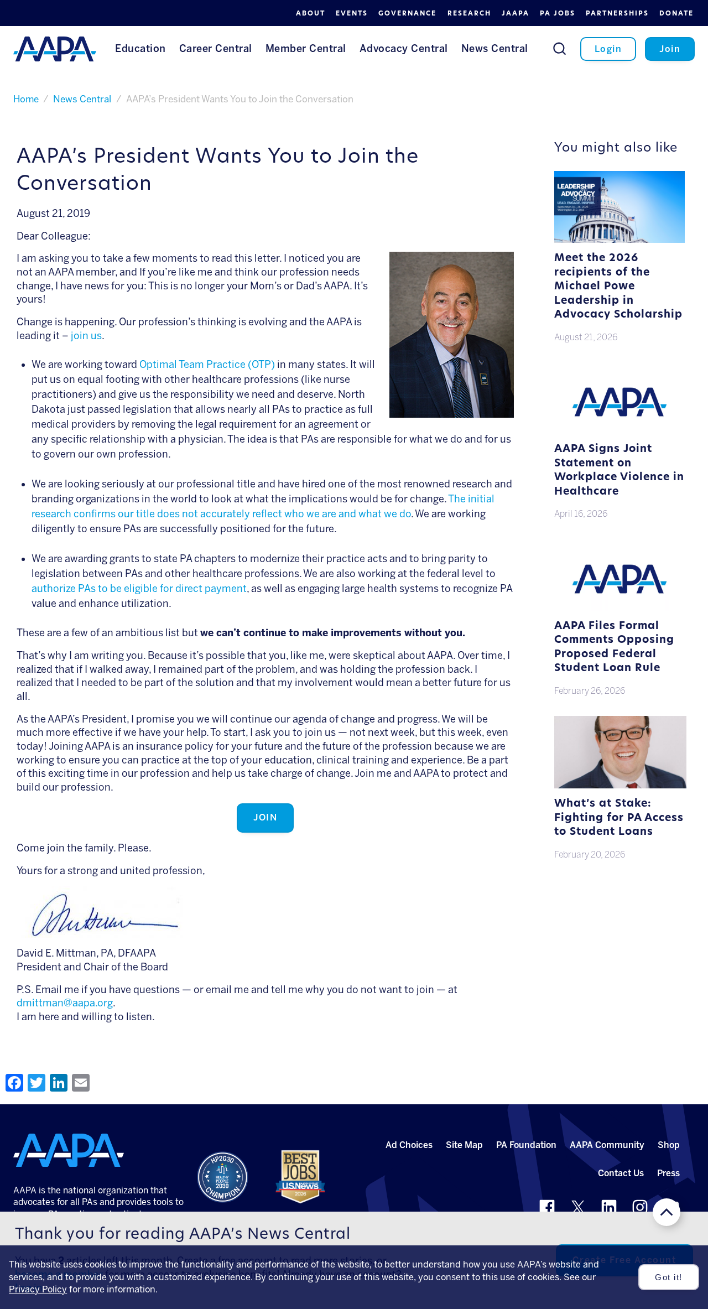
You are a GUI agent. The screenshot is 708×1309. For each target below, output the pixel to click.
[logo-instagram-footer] (639, 1207)
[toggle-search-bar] (559, 48)
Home (26, 99)
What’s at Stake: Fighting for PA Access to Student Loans (619, 818)
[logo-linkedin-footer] (609, 1207)
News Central (82, 99)
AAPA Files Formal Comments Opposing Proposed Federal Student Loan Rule (614, 647)
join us (86, 336)
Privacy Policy (38, 1289)
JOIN (265, 817)
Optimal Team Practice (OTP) (207, 365)
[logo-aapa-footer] (68, 1150)
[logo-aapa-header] (54, 48)
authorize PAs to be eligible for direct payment (139, 589)
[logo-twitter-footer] (578, 1207)
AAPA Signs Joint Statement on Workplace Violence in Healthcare (619, 470)
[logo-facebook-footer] (547, 1207)
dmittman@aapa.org (65, 1003)
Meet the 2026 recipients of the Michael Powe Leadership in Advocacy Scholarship (618, 286)
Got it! (669, 1277)
